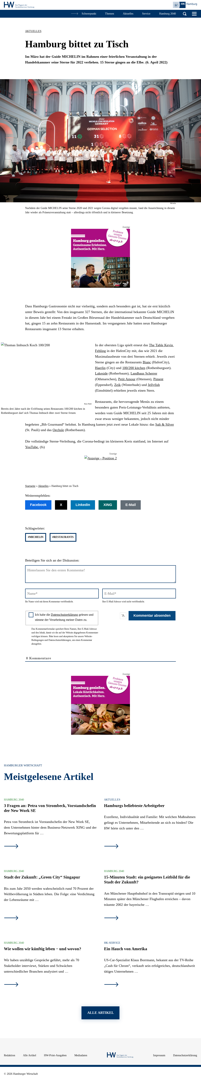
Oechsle (58, 430)
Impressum (159, 1055)
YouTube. (32, 447)
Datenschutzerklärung (64, 615)
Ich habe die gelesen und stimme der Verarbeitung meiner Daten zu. (64, 617)
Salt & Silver (164, 424)
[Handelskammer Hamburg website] (185, 5)
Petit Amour (126, 379)
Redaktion (9, 1055)
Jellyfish (154, 385)
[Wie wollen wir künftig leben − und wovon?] (11, 985)
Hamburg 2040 (14, 799)
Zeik (117, 385)
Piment (158, 379)
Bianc (147, 362)
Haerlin (100, 368)
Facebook (38, 505)
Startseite (30, 485)
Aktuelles (33, 31)
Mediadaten (80, 1055)
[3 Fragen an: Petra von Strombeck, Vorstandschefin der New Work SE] (11, 846)
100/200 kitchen (133, 368)
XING (107, 505)
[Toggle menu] (194, 13)
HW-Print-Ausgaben (55, 1055)
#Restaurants (63, 537)
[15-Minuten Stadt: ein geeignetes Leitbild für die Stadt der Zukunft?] (111, 918)
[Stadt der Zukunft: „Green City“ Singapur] (11, 918)
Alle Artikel (29, 1055)
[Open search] (184, 14)
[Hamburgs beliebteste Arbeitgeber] (111, 846)
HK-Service (112, 942)
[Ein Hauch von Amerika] (111, 985)
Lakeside (101, 373)
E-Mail (130, 505)
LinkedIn (83, 505)
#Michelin (35, 537)
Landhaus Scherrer (144, 373)
